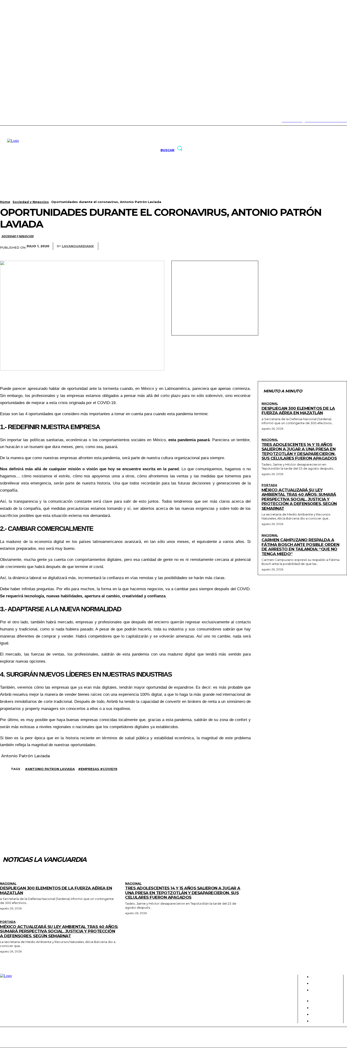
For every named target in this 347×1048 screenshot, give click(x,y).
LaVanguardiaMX (78, 246)
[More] (339, 246)
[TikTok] (15, 120)
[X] (22, 120)
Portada (269, 485)
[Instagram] (7, 120)
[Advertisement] (214, 297)
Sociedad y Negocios (31, 202)
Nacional (270, 403)
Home (5, 202)
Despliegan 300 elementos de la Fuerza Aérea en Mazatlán (298, 410)
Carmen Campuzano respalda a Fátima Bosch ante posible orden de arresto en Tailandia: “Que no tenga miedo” (300, 546)
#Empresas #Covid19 (97, 769)
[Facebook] (269, 246)
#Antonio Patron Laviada (50, 769)
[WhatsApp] (321, 246)
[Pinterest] (304, 246)
